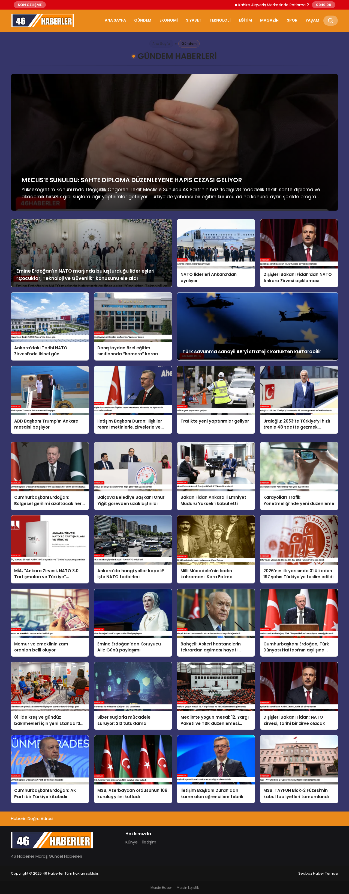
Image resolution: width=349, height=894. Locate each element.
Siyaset (193, 20)
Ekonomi (169, 20)
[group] (174, 142)
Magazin (269, 20)
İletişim (149, 842)
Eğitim (245, 20)
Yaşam (312, 20)
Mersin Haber (161, 887)
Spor (292, 20)
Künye (131, 842)
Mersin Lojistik (188, 887)
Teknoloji (220, 20)
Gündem (142, 20)
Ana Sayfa (115, 20)
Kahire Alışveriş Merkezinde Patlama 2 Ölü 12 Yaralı (246, 5)
